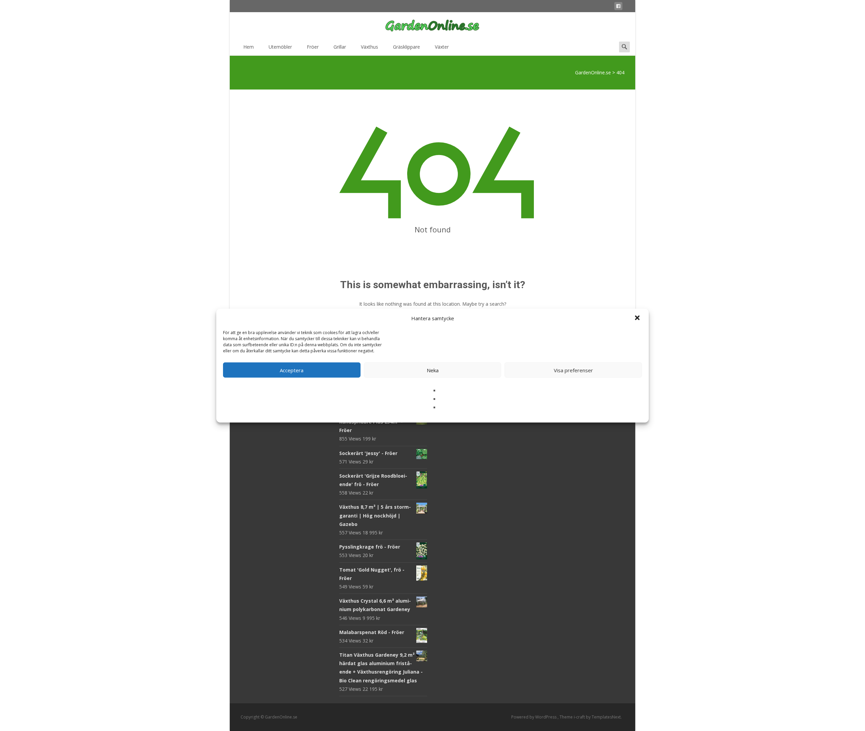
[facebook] (618, 7)
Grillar (339, 47)
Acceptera (291, 370)
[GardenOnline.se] (432, 25)
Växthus (369, 47)
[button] (638, 318)
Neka (433, 370)
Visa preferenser (573, 370)
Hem (248, 47)
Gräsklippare (406, 47)
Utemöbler (280, 47)
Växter (442, 47)
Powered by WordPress (534, 717)
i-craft (580, 717)
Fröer (313, 47)
